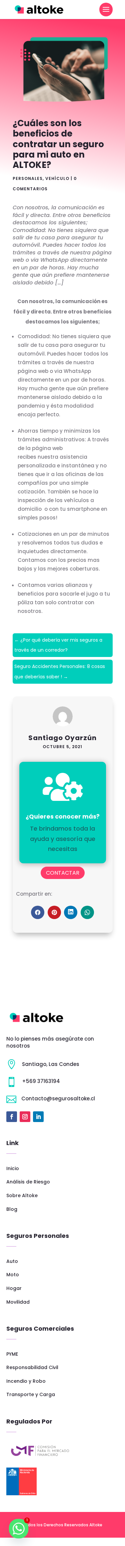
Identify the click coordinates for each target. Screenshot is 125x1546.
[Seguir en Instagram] (25, 1116)
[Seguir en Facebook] (11, 1116)
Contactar (62, 873)
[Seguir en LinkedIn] (38, 1116)
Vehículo (57, 178)
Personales (28, 178)
